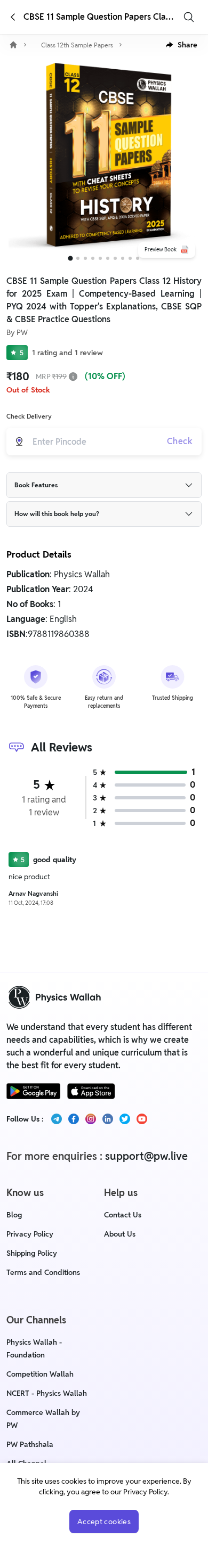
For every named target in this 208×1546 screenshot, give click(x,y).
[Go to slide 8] (122, 258)
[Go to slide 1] (70, 258)
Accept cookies (104, 1521)
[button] (182, 44)
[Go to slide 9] (130, 258)
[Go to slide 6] (107, 258)
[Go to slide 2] (77, 258)
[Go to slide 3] (85, 258)
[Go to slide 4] (92, 258)
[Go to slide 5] (100, 258)
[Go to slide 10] (137, 258)
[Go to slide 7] (115, 258)
